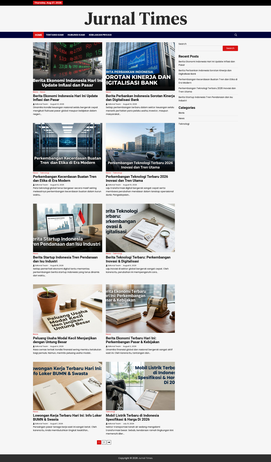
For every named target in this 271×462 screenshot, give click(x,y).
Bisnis (35, 92)
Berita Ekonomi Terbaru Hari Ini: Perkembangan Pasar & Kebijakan (132, 340)
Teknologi (44, 172)
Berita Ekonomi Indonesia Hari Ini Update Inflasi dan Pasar (65, 98)
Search (182, 44)
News (42, 92)
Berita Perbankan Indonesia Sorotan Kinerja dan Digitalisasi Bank (140, 98)
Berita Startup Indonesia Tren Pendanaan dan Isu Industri (65, 259)
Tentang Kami (55, 34)
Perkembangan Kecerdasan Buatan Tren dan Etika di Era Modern (64, 179)
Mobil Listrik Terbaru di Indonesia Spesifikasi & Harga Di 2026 (132, 417)
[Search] (236, 35)
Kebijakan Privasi (100, 34)
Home (38, 34)
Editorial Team (41, 104)
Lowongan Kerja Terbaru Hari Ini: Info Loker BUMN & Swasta (67, 417)
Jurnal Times (145, 458)
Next (109, 442)
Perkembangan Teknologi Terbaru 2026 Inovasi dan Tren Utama (137, 179)
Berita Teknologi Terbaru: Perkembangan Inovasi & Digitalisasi (138, 259)
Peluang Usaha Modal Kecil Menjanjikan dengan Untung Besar (65, 340)
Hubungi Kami (76, 34)
